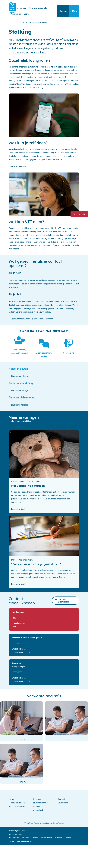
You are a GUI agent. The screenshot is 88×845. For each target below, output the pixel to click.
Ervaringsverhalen (41, 803)
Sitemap (35, 837)
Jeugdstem (63, 803)
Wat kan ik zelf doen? (18, 166)
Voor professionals (38, 8)
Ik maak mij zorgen (17, 8)
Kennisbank (38, 810)
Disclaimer (25, 837)
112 (14, 618)
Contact (27, 14)
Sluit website (79, 214)
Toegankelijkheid (46, 837)
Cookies (11, 841)
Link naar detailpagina (20, 376)
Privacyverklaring (14, 837)
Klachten (68, 837)
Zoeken (63, 11)
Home (11, 799)
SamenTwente (58, 823)
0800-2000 (17, 643)
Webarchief (58, 837)
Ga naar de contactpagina (62, 600)
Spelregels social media (24, 841)
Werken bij (16, 14)
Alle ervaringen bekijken (21, 421)
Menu (74, 11)
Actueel (36, 806)
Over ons (37, 799)
